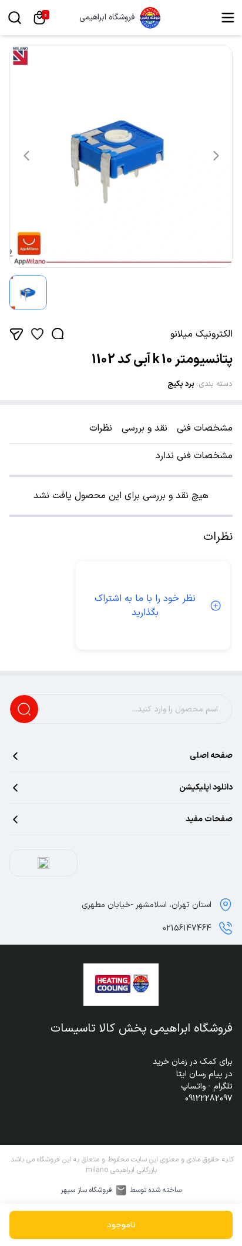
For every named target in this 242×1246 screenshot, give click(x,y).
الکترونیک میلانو (201, 334)
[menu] (228, 17)
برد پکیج (180, 384)
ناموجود (121, 1225)
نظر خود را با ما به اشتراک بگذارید (145, 606)
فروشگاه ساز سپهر (86, 1190)
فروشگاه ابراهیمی (107, 17)
